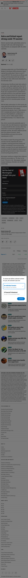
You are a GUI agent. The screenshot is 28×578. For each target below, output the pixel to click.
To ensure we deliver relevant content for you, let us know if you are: (13, 279)
